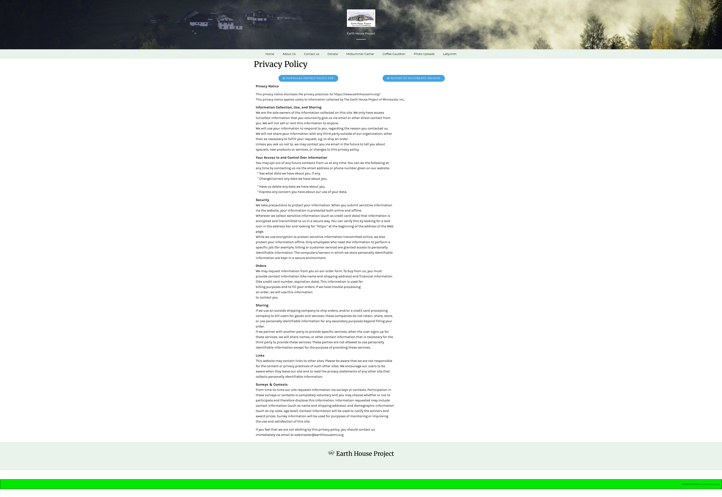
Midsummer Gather (360, 54)
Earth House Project (365, 453)
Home (269, 54)
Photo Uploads (424, 54)
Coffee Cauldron (394, 54)
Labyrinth (450, 54)
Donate (333, 54)
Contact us (311, 54)
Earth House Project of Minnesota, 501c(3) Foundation (709, 484)
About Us (289, 54)
